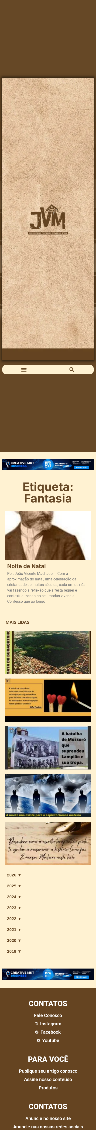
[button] (24, 369)
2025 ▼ (14, 886)
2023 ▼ (14, 907)
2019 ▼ (14, 951)
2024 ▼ (14, 897)
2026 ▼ (14, 875)
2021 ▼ (14, 929)
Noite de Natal (26, 566)
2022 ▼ (14, 918)
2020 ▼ (14, 940)
